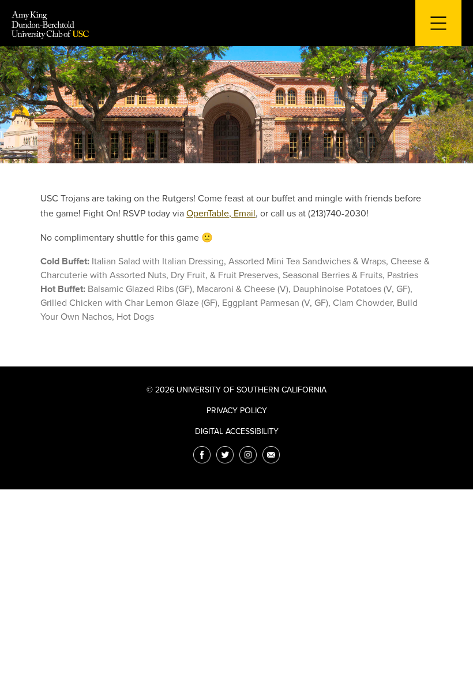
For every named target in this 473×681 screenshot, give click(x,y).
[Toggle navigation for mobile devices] (438, 23)
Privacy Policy (237, 411)
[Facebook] (202, 454)
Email (245, 213)
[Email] (271, 454)
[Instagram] (248, 454)
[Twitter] (225, 454)
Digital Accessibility (237, 431)
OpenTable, (210, 213)
